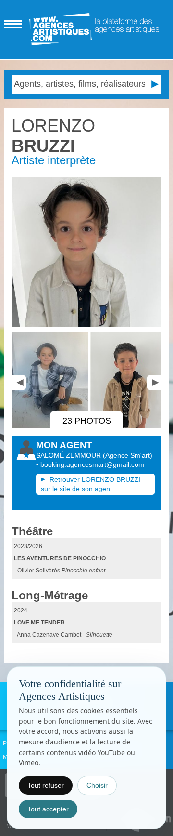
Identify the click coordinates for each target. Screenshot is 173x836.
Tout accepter (48, 809)
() (127, 455)
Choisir (97, 785)
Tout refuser (45, 785)
